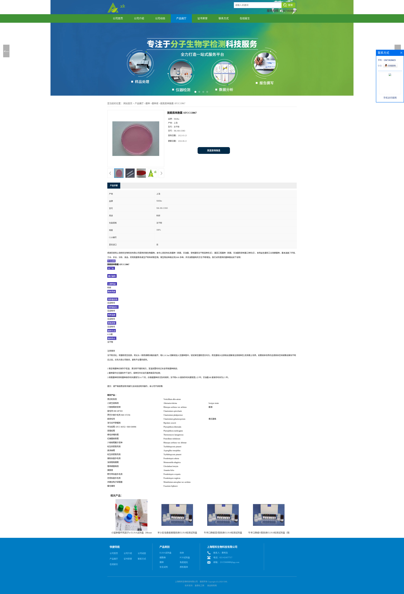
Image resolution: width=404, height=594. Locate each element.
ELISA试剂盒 (165, 553)
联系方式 (224, 18)
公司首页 (118, 18)
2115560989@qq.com (229, 562)
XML (225, 582)
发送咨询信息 (213, 150)
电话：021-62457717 (222, 557)
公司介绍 (139, 18)
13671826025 (289, 10)
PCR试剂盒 (185, 557)
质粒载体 (184, 567)
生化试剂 (164, 567)
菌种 (148, 103)
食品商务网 (212, 586)
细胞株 (163, 557)
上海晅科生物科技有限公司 (186, 582)
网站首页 (127, 103)
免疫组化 (184, 562)
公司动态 (160, 18)
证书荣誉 (202, 18)
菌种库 (155, 103)
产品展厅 (181, 18)
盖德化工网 (199, 586)
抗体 (182, 553)
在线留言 (245, 18)
